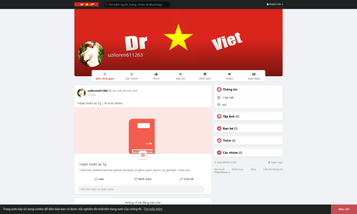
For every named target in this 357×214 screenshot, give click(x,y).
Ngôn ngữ (277, 162)
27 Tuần (92, 94)
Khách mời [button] (274, 4)
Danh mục (237, 169)
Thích (227, 140)
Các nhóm (230, 152)
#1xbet (109, 103)
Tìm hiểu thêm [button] (153, 209)
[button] (137, 4)
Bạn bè (228, 128)
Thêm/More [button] (221, 172)
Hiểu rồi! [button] (344, 209)
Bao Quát (219, 169)
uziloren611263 (125, 55)
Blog (253, 169)
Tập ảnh (229, 116)
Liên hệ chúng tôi (273, 169)
